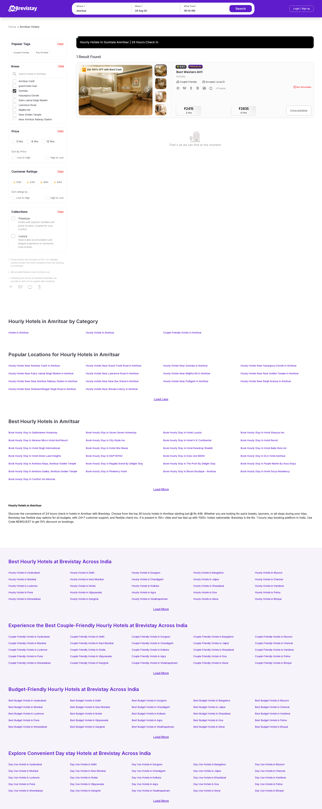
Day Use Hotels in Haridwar (270, 777)
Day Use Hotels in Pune (21, 784)
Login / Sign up (301, 8)
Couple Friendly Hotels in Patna (272, 656)
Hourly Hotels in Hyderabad (24, 572)
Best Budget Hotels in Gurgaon (149, 700)
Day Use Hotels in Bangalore (209, 764)
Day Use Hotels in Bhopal (269, 790)
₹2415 (188, 110)
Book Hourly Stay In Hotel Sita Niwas (107, 448)
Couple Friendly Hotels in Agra (149, 656)
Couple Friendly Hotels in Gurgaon (151, 636)
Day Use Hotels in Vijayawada (87, 784)
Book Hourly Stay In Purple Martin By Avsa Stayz (268, 463)
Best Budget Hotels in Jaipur (209, 707)
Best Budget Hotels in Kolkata (148, 713)
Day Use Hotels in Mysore (270, 764)
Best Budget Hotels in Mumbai (25, 707)
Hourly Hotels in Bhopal (268, 599)
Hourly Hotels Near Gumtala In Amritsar (185, 365)
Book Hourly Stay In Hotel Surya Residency (265, 471)
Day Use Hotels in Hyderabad (25, 764)
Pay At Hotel (42, 52)
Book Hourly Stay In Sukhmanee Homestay (32, 432)
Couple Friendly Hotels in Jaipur (211, 643)
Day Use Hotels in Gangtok (85, 790)
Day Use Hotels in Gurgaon (147, 764)
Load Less (161, 399)
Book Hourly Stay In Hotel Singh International (34, 448)
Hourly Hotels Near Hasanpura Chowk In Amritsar (268, 365)
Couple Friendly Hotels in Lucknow (27, 649)
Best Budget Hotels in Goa (208, 720)
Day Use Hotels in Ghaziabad (209, 777)
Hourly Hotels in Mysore (268, 572)
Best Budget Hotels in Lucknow (26, 713)
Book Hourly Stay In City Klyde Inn (105, 440)
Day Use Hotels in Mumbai (23, 771)
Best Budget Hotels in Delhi (85, 700)
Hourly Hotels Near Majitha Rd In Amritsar (186, 373)
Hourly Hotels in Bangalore (208, 572)
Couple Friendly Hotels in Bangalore (213, 636)
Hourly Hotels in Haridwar (269, 586)
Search (240, 8)
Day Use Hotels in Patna (269, 784)
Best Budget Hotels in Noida (86, 713)
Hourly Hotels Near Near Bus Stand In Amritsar (112, 381)
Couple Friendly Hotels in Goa (210, 656)
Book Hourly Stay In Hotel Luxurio (182, 432)
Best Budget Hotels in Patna (271, 720)
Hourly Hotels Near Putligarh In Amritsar (185, 381)
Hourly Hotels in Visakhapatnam (150, 599)
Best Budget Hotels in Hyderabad (27, 700)
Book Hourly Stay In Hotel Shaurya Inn (262, 432)
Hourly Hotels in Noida (82, 586)
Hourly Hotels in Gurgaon (146, 572)
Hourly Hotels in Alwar (205, 599)
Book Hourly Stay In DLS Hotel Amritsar (263, 456)
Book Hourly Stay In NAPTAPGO (104, 456)
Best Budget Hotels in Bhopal (271, 726)
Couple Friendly (21, 52)
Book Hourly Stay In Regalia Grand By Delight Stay (114, 463)
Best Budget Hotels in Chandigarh (151, 707)
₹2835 (244, 110)
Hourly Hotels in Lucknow (22, 586)
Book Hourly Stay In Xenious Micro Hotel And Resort (38, 440)
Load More (161, 489)
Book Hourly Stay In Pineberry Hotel (106, 471)
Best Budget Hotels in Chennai (272, 707)
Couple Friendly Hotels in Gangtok (89, 663)
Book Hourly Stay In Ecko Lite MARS (184, 456)
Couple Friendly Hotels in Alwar (210, 663)
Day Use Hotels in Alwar (207, 790)
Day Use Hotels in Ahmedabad (25, 790)
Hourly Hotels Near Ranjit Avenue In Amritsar (265, 381)
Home (12, 26)
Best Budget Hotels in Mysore (272, 700)
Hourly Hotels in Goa (205, 592)
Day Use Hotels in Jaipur (207, 771)
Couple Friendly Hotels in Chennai (274, 643)
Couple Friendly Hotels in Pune (25, 656)
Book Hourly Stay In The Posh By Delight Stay (189, 463)
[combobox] (101, 11)
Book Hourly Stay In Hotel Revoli (259, 440)
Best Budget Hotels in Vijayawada (89, 720)
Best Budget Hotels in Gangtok (87, 726)
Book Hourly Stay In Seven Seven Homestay (111, 432)
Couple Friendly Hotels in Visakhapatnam (155, 663)
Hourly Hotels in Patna (267, 592)
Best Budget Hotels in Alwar (209, 726)
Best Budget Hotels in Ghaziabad (211, 713)
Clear (60, 43)
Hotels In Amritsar (18, 332)
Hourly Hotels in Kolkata (145, 586)
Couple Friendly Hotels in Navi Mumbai (91, 643)
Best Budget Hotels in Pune (23, 720)
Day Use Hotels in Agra (145, 784)
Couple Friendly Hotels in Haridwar (274, 649)
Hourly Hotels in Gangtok (84, 599)
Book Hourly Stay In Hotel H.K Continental (187, 440)
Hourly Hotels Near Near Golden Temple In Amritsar (269, 373)
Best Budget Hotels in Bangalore (211, 700)
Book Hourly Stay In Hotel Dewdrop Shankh (188, 448)
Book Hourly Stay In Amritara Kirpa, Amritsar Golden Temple (42, 463)
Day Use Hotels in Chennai (270, 771)
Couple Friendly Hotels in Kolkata (150, 649)
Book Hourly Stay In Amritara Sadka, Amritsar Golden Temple (42, 471)
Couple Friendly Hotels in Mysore (273, 636)
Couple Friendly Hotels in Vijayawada (91, 656)
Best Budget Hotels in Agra (147, 720)
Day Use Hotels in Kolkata (146, 777)
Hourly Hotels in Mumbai (22, 579)
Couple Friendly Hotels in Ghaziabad (213, 649)
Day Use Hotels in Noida (84, 777)
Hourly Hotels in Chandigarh (147, 579)
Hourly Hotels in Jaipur (206, 579)
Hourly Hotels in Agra (144, 592)
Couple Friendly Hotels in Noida (87, 649)
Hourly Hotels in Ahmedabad (24, 599)
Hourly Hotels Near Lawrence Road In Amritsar (112, 373)
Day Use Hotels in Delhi (83, 764)
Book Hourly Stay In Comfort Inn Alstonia (31, 479)
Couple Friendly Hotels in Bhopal (273, 663)
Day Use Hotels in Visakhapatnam (151, 790)
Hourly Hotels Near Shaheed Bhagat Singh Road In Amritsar (42, 389)
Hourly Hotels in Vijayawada (86, 592)
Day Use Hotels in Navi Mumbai (88, 771)
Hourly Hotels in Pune (20, 592)
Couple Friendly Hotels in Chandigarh (152, 643)
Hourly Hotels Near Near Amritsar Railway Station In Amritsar (42, 381)
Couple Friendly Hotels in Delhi (87, 636)
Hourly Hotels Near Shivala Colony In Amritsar (112, 389)
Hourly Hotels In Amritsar (100, 332)
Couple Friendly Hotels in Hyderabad (29, 636)
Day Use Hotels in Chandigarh (149, 771)
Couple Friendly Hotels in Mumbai (27, 643)
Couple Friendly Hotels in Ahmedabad (29, 663)
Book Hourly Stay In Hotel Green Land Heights (34, 456)
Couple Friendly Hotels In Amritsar (182, 332)
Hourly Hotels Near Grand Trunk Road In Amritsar (113, 365)
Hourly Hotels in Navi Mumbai (87, 579)
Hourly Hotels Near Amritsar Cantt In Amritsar (34, 365)
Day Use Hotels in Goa (206, 784)
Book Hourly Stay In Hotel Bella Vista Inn (263, 448)
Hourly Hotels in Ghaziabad (208, 586)
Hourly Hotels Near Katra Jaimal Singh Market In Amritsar (41, 373)
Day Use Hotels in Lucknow (24, 777)
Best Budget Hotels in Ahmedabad (27, 726)
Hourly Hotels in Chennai (269, 579)
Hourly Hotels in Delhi (82, 572)
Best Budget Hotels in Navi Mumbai (90, 707)
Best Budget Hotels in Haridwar (272, 713)
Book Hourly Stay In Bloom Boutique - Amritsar (189, 471)
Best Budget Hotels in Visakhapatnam (153, 726)
